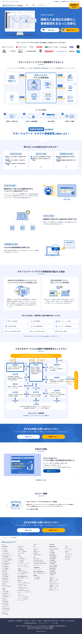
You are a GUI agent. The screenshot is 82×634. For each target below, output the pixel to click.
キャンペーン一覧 (68, 549)
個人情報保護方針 (19, 620)
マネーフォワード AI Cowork (23, 597)
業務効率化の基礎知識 (53, 566)
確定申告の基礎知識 (52, 555)
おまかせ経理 (20, 548)
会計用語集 (51, 550)
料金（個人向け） (37, 558)
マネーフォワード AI (23, 600)
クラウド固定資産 (5, 576)
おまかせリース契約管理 (22, 551)
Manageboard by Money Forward (24, 590)
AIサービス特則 (55, 623)
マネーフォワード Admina (22, 565)
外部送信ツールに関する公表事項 (67, 620)
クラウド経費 (4, 571)
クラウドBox (6, 584)
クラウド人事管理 (5, 591)
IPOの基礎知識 (52, 563)
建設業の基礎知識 (52, 569)
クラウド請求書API (37, 577)
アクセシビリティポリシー (44, 623)
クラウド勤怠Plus (7, 596)
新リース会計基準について (22, 573)
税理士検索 (35, 553)
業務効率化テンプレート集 (54, 589)
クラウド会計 (4, 549)
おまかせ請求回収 (21, 549)
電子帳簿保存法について (22, 570)
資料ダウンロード (53, 437)
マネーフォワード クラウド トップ (9, 1)
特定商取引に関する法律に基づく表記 (50, 620)
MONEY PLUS (68, 556)
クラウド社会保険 (5, 604)
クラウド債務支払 (5, 574)
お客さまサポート (74, 1)
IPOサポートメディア (37, 569)
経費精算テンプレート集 (53, 580)
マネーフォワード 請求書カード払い (24, 582)
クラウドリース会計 (6, 554)
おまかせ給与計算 (21, 553)
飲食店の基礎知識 (52, 568)
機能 (34, 5)
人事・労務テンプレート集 (54, 583)
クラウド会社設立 (21, 560)
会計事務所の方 (64, 1)
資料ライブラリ (68, 548)
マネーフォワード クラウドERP (23, 566)
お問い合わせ (28, 437)
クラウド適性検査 (5, 614)
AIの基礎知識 (51, 574)
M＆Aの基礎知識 (52, 571)
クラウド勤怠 (6, 594)
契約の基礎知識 (52, 560)
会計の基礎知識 (52, 553)
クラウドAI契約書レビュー (22, 558)
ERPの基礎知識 (52, 552)
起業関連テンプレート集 (53, 586)
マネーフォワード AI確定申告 (7, 559)
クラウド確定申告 (7, 556)
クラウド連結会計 (5, 581)
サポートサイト (36, 548)
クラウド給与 (4, 599)
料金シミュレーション (37, 565)
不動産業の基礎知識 (52, 573)
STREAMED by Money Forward (23, 587)
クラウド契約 (20, 557)
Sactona (25, 592)
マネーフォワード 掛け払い (6, 586)
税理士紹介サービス (37, 551)
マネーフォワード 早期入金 (22, 585)
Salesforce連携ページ (46, 336)
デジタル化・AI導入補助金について (24, 572)
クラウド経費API (36, 578)
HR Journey (67, 559)
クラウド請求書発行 (7, 564)
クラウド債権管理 (6, 569)
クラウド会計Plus (6, 551)
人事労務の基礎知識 (52, 557)
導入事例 (35, 549)
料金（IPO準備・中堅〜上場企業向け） (40, 563)
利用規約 (39, 620)
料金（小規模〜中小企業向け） (39, 561)
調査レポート (67, 551)
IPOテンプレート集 (52, 588)
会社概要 (56, 1)
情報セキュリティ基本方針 (30, 620)
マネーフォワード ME (69, 553)
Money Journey (68, 558)
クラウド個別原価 (5, 579)
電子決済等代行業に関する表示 (30, 623)
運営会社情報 (11, 620)
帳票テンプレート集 (52, 581)
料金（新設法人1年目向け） (38, 560)
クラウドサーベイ (6, 611)
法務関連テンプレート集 (53, 585)
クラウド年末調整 (5, 601)
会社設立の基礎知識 (52, 561)
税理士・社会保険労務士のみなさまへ (40, 573)
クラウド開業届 (20, 561)
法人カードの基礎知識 (53, 565)
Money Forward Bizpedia (54, 549)
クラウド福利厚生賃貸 (6, 609)
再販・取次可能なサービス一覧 (23, 577)
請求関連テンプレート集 (53, 578)
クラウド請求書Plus (5, 566)
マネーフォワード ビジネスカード (23, 563)
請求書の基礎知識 (52, 558)
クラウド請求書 (7, 561)
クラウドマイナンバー (6, 606)
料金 (27, 5)
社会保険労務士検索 (37, 554)
